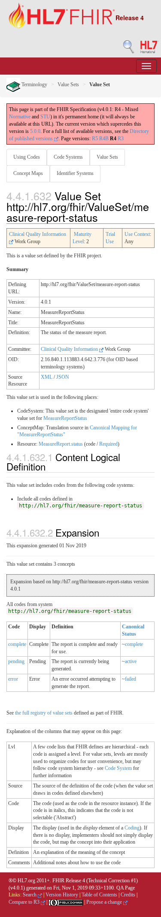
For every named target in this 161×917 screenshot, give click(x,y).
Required (108, 444)
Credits (128, 895)
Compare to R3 (25, 902)
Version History (62, 895)
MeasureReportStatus (65, 418)
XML (46, 377)
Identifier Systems (75, 173)
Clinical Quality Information (70, 349)
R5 (95, 139)
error (13, 679)
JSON (62, 377)
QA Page (125, 888)
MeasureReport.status (61, 444)
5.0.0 (35, 131)
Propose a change (104, 902)
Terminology (33, 84)
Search (30, 895)
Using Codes (26, 157)
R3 (121, 139)
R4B (104, 139)
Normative (19, 117)
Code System (118, 768)
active (131, 661)
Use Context (137, 234)
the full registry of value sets (44, 713)
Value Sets (68, 84)
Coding (132, 828)
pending (16, 661)
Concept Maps (28, 173)
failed (130, 679)
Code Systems (68, 157)
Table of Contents (99, 895)
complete (17, 644)
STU (45, 117)
